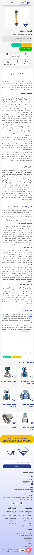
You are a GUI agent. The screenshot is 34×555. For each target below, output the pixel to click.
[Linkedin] (21, 503)
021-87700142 (25, 441)
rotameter (5, 130)
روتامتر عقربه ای (23, 341)
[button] (12, 2)
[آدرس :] (32, 492)
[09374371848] (4, 441)
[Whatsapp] (17, 503)
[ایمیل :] (32, 484)
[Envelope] (12, 503)
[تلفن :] (32, 476)
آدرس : (31, 495)
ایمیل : (31, 487)
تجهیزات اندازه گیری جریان (23, 34)
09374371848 (10, 441)
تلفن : (31, 479)
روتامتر (14, 34)
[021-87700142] (18, 441)
